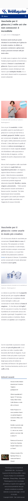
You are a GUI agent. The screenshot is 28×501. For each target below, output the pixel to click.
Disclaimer (22, 478)
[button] (25, 16)
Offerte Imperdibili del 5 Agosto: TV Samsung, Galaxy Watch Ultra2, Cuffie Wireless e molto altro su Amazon (16, 400)
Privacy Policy (14, 478)
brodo (3, 257)
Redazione (6, 478)
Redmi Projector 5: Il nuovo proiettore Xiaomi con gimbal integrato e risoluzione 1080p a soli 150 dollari (16, 415)
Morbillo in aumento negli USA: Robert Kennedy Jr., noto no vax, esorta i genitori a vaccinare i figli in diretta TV (16, 430)
